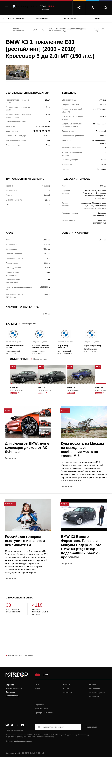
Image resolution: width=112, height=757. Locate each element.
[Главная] (7, 30)
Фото (37, 685)
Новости (66, 685)
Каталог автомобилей (14, 19)
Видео (37, 689)
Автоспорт (67, 692)
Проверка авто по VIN (44, 713)
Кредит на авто (41, 709)
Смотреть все (10, 458)
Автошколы (94, 696)
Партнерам (10, 692)
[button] (11, 383)
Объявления (94, 689)
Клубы (98, 19)
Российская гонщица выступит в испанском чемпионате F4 (25, 541)
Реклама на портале (14, 688)
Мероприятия (42, 19)
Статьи (66, 689)
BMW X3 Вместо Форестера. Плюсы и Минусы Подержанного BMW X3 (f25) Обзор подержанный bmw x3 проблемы (81, 547)
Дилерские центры (97, 692)
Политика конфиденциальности (19, 741)
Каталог (92, 685)
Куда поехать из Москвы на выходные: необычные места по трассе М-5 (82, 450)
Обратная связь (12, 696)
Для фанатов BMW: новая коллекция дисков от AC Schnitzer (27, 447)
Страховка (39, 705)
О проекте (10, 685)
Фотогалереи (70, 19)
